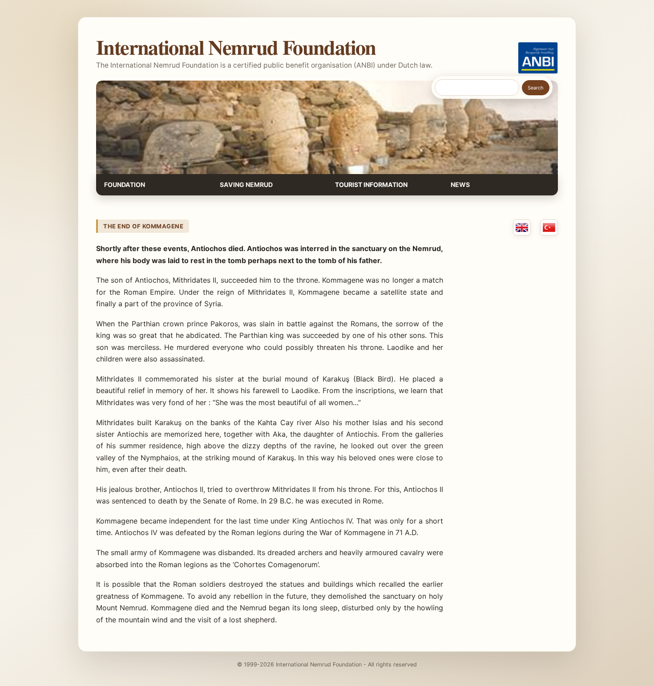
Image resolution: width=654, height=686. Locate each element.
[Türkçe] (549, 227)
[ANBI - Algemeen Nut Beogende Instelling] (537, 58)
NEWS (460, 184)
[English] (522, 227)
